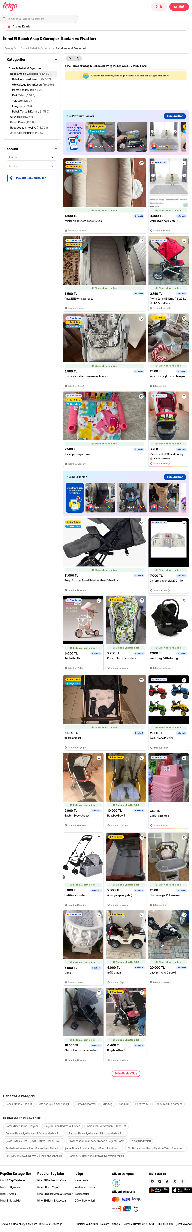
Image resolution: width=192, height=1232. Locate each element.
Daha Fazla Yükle (126, 1073)
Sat (181, 6)
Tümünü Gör (175, 116)
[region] (126, 137)
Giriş (159, 6)
